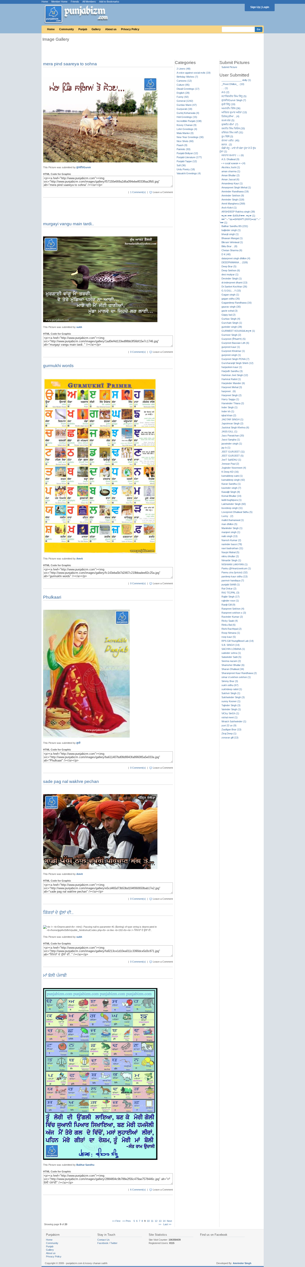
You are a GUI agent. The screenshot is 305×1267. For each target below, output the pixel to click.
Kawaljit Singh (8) (230, 492)
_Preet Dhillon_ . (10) (232, 84)
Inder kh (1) (227, 411)
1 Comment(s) (138, 192)
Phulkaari (52, 597)
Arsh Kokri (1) (229, 207)
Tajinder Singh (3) (230, 705)
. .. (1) (224, 88)
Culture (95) (183, 84)
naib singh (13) (229, 536)
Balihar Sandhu (85, 1164)
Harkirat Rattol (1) (231, 379)
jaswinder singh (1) (231, 443)
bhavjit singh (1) (230, 234)
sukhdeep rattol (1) (231, 689)
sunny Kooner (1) (230, 701)
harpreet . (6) (228, 391)
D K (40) (226, 254)
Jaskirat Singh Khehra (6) (235, 427)
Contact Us (103, 1239)
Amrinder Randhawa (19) (235, 191)
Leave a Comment (163, 192)
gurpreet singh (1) (231, 355)
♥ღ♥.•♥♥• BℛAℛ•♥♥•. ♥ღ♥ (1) (238, 215)
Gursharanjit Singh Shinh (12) (237, 363)
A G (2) (225, 92)
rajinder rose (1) (230, 600)
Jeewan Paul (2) (230, 463)
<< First (116, 1221)
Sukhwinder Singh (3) (233, 697)
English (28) (183, 92)
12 (156, 1221)
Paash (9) (182, 145)
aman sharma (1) (230, 171)
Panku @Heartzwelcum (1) (236, 568)
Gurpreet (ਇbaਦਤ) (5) (233, 339)
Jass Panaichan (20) (232, 435)
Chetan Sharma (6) (231, 250)
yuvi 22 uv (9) (228, 725)
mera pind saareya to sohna (70, 64)
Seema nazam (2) (231, 661)
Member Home (59, 1)
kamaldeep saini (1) (232, 475)
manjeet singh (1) (230, 532)
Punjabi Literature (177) (189, 157)
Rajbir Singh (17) (230, 596)
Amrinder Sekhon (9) (232, 195)
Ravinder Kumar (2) (232, 616)
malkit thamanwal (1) (232, 520)
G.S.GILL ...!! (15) (231, 290)
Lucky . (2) (227, 516)
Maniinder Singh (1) (231, 528)
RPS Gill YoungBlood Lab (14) (237, 641)
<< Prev (126, 1221)
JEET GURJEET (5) (232, 455)
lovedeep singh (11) (232, 508)
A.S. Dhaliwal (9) (230, 159)
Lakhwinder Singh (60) (233, 504)
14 (164, 1221)
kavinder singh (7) (231, 488)
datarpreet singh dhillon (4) (235, 258)
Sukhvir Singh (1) (230, 693)
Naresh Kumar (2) (231, 540)
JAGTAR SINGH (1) (232, 419)
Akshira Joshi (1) (230, 167)
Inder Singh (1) (229, 407)
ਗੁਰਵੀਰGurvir (83, 167)
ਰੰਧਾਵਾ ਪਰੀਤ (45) (230, 140)
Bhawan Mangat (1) (232, 238)
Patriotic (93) (183, 149)
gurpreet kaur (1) (230, 347)
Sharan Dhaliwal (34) (232, 669)
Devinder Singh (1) (231, 278)
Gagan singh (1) (230, 294)
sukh (79, 327)
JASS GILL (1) (229, 431)
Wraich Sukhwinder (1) (233, 721)
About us (111, 29)
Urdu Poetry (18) (186, 169)
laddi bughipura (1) (231, 500)
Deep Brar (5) (228, 266)
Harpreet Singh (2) (231, 395)
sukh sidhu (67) (229, 685)
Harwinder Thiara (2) (232, 403)
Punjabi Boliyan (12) (187, 153)
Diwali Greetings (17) (188, 88)
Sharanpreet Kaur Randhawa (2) (239, 673)
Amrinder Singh (242, 1263)
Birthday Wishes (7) (187, 76)
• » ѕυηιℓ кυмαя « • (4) (233, 163)
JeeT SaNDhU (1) (231, 459)
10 (148, 1221)
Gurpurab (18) (184, 109)
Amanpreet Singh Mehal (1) (236, 187)
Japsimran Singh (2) (232, 423)
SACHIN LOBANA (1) (233, 649)
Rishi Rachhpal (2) (231, 628)
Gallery (96, 29)
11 (152, 1221)
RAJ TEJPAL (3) (230, 592)
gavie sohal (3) (229, 310)
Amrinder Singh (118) (232, 199)
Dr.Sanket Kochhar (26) (234, 286)
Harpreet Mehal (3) (231, 387)
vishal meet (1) (229, 717)
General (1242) (185, 101)
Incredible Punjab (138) (189, 121)
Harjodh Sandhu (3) (232, 371)
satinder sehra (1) (231, 653)
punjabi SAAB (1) (230, 584)
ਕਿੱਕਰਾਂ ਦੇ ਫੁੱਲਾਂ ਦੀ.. (58, 912)
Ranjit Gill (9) (228, 604)
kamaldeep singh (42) (233, 479)
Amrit (79, 558)
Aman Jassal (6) (230, 179)
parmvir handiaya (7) (232, 580)
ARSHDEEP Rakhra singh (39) (238, 211)
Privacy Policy (130, 29)
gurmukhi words (58, 365)
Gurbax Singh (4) (230, 318)
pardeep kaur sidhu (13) (234, 576)
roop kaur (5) (228, 637)
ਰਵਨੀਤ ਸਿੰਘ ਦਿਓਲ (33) (233, 128)
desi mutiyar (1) (229, 274)
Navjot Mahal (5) (230, 552)
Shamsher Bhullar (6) (232, 665)
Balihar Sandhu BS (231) (234, 226)
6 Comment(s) (138, 1189)
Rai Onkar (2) (228, 588)
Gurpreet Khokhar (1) (233, 351)
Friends (75, 1)
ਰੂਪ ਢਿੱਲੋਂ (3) (227, 136)
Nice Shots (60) (185, 141)
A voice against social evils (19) (194, 72)
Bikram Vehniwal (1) (232, 242)
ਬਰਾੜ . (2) (226, 144)
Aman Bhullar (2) (230, 175)
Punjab (82, 29)
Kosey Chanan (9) (186, 125)
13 (160, 1221)
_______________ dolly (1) (236, 80)
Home (45, 1)
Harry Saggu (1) (230, 399)
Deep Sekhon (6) (230, 270)
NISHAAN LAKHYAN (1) (234, 564)
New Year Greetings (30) (190, 137)
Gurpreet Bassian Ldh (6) (235, 343)
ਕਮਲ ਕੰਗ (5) (227, 120)
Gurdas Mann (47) (187, 105)
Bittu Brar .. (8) (229, 246)
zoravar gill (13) (229, 737)
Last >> (167, 1224)
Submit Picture (229, 67)
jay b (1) (225, 447)
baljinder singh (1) (231, 230)
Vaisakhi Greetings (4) (189, 173)
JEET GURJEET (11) (233, 451)
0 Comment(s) (138, 352)
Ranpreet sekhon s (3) (233, 612)
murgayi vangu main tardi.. (68, 223)
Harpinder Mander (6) (233, 383)
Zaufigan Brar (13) (231, 729)
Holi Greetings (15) (187, 117)
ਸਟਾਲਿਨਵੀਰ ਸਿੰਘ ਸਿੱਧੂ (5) (234, 96)
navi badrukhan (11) (232, 548)
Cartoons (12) (184, 80)
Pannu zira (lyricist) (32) (234, 572)
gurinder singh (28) (231, 326)
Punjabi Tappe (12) (187, 161)
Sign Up (255, 7)
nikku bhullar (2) (230, 556)
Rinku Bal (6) (228, 624)
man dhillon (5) (229, 524)
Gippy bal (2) (228, 314)
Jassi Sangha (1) (230, 439)
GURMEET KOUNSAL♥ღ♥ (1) (238, 331)
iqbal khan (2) (228, 415)
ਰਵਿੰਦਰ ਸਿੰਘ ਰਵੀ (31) (232, 132)
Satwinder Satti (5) (231, 657)
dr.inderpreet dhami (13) (234, 282)
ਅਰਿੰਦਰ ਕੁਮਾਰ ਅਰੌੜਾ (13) (234, 112)
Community (66, 29)
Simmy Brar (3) (229, 681)
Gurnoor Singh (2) (231, 335)
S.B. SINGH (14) (230, 645)
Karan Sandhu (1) (231, 484)
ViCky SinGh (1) (230, 713)
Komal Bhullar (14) (231, 496)
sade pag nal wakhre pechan (71, 781)
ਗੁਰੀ (78, 743)
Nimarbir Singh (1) (231, 560)
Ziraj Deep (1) (228, 733)
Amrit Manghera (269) (233, 203)
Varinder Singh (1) (231, 709)
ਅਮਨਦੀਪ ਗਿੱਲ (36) (230, 108)
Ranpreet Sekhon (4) (232, 608)
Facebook (102, 1243)
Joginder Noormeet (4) (233, 467)
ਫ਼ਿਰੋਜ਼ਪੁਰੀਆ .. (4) (230, 116)
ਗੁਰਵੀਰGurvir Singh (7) (233, 100)
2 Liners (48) (183, 68)
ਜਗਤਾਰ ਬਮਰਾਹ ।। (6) (232, 155)
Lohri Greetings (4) (187, 129)
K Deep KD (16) (230, 471)
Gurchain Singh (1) (231, 322)
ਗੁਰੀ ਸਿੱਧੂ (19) (228, 104)
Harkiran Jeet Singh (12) (234, 375)
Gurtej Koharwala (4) (188, 113)
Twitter (113, 1243)
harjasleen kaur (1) (231, 367)
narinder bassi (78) (231, 544)
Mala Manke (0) (185, 133)
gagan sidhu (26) (230, 298)
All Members (89, 1)
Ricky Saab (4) (229, 620)
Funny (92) (183, 97)
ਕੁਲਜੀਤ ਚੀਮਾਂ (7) (229, 124)
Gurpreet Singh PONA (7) (235, 359)
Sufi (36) (181, 165)
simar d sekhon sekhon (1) (236, 677)
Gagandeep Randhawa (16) (236, 302)
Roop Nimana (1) (230, 632)
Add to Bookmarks (109, 1)
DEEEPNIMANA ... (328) (234, 262)
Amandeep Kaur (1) (232, 183)
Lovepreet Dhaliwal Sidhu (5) (237, 512)
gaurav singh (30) (231, 306)
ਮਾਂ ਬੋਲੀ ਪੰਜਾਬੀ (55, 975)
